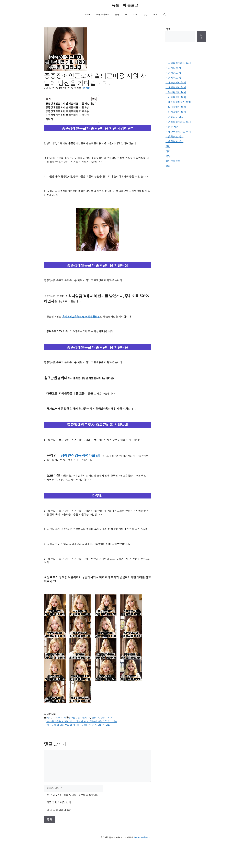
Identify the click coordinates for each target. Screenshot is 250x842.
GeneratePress (142, 837)
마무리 (49, 119)
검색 (168, 29)
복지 (155, 14)
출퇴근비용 (106, 717)
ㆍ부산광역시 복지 (176, 92)
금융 (117, 14)
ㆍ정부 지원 (59, 717)
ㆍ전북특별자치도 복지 (178, 121)
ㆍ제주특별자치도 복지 (178, 131)
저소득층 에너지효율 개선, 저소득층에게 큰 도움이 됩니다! (78, 725)
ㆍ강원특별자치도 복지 (178, 62)
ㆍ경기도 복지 (173, 67)
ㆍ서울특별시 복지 (176, 97)
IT (126, 14)
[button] (165, 14)
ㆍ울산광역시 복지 (176, 107)
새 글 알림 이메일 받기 (59, 809)
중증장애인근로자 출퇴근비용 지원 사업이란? (71, 103)
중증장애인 (84, 717)
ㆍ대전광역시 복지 (176, 87)
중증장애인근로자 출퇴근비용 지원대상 (67, 107)
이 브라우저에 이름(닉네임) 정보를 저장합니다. (73, 794)
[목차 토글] (92, 99)
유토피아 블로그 (125, 5)
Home (87, 14)
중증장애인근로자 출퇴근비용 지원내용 (67, 111)
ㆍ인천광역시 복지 (176, 112)
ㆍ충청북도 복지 (174, 141)
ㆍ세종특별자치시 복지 (178, 102)
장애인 (72, 717)
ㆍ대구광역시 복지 (176, 82)
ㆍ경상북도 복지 (174, 77)
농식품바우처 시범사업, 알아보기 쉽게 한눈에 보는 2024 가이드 (81, 721)
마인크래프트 (102, 14)
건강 (145, 14)
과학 (135, 14)
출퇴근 (95, 717)
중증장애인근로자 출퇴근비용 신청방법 (67, 115)
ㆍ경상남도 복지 (174, 72)
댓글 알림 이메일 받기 (59, 802)
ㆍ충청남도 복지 (174, 136)
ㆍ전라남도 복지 (174, 116)
